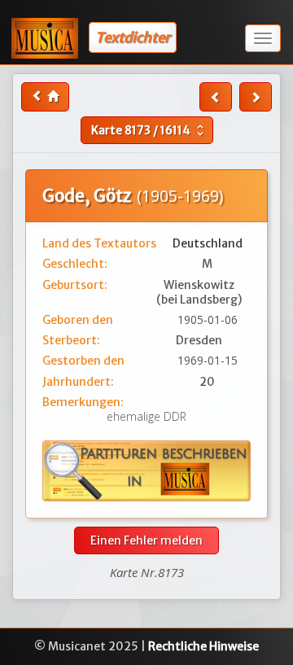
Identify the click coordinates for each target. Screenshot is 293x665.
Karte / (149, 130)
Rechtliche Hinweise (203, 646)
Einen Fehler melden (146, 540)
